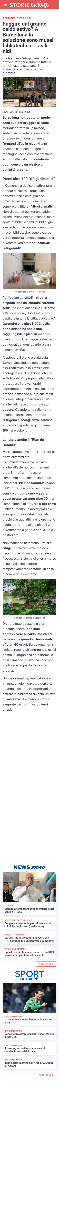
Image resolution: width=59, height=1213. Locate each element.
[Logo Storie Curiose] (29, 4)
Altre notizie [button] (46, 964)
